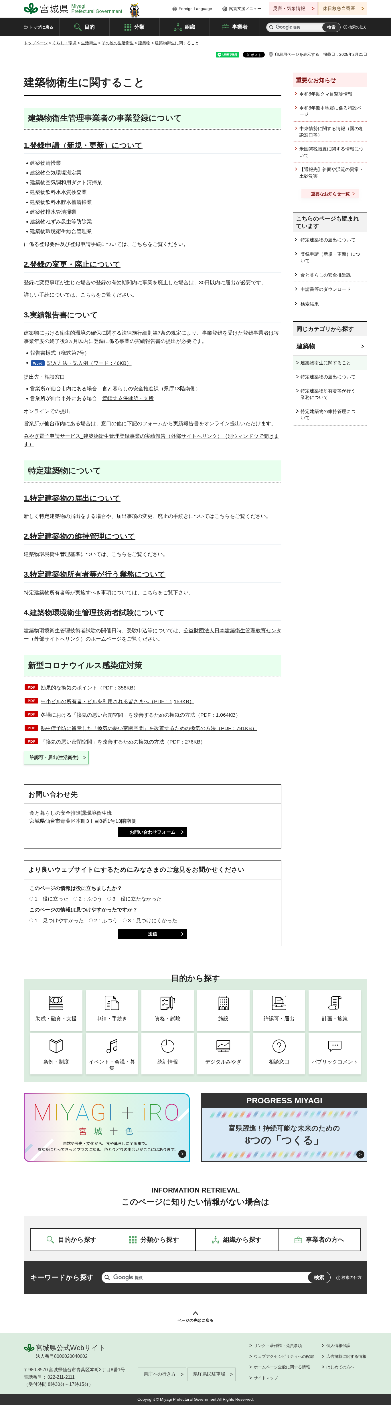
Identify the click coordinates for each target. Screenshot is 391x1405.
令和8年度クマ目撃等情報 (325, 94)
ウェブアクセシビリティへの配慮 (284, 1356)
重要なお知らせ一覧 (330, 193)
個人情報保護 (338, 1345)
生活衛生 (89, 43)
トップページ (36, 43)
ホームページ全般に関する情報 (282, 1367)
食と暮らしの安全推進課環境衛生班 (70, 813)
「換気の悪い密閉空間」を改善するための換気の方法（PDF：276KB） (123, 742)
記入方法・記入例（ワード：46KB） (89, 363)
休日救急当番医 (339, 8)
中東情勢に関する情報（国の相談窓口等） (331, 131)
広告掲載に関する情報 (346, 1356)
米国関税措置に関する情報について (331, 152)
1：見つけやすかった (59, 920)
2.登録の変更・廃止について (72, 264)
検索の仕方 (357, 27)
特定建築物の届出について (328, 239)
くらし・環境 (64, 43)
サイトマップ (266, 1378)
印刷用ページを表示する (297, 54)
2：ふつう (90, 899)
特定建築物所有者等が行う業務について (328, 394)
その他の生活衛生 (118, 43)
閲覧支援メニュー (245, 8)
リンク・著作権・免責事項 (278, 1345)
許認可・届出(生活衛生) (54, 757)
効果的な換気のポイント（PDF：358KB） (90, 688)
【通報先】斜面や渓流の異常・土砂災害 (331, 172)
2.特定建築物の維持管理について (79, 536)
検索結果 (310, 303)
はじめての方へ (340, 1367)
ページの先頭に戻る (195, 1320)
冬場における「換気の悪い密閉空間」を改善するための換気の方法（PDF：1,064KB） (141, 715)
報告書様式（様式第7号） (60, 353)
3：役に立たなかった (137, 899)
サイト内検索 (271, 27)
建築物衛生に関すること (326, 362)
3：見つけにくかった (152, 920)
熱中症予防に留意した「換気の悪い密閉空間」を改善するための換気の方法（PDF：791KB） (149, 728)
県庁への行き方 (160, 1374)
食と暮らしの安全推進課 (326, 275)
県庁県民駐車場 (209, 1374)
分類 (139, 26)
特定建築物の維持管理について (328, 414)
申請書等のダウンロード (326, 289)
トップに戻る (41, 27)
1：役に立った (51, 899)
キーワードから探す (62, 1277)
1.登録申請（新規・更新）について (83, 145)
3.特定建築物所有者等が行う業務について (94, 574)
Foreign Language (195, 8)
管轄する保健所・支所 (128, 398)
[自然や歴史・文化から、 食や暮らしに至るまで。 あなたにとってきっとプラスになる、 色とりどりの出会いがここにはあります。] (107, 1146)
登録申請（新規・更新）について (330, 257)
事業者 (240, 26)
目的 (89, 26)
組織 (190, 26)
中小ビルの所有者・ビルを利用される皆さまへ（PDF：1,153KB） (117, 701)
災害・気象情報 (289, 8)
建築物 (144, 43)
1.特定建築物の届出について (72, 498)
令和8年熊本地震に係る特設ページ (330, 111)
